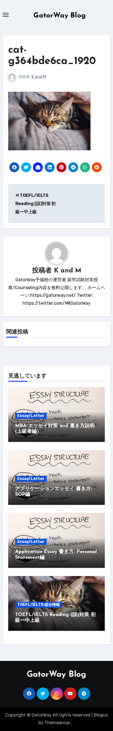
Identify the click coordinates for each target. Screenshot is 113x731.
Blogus (101, 715)
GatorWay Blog (59, 15)
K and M (39, 76)
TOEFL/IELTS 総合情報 (38, 604)
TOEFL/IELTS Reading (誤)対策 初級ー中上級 (35, 204)
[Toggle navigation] (6, 15)
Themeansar (57, 722)
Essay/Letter (30, 415)
